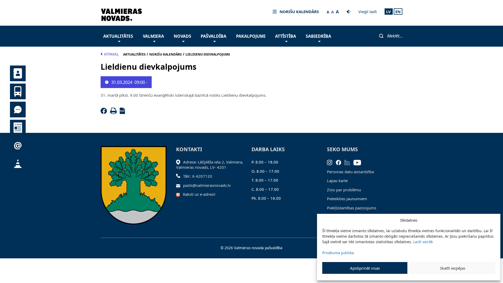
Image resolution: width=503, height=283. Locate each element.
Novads (182, 36)
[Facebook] (105, 112)
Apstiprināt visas (365, 268)
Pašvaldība (213, 36)
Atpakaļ (111, 54)
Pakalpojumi (250, 36)
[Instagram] (331, 162)
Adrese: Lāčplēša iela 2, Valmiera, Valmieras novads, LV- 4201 (209, 164)
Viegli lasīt (367, 11)
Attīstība (285, 36)
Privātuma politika (338, 252)
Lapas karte (337, 180)
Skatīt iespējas (452, 268)
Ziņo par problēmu (344, 189)
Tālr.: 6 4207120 (197, 176)
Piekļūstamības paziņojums (351, 207)
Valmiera (153, 36)
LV (388, 11)
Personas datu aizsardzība (350, 171)
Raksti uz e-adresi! (199, 194)
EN (398, 11)
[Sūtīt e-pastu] (179, 185)
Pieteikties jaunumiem (347, 198)
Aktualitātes (118, 36)
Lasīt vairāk (423, 241)
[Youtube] (359, 162)
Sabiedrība (318, 36)
